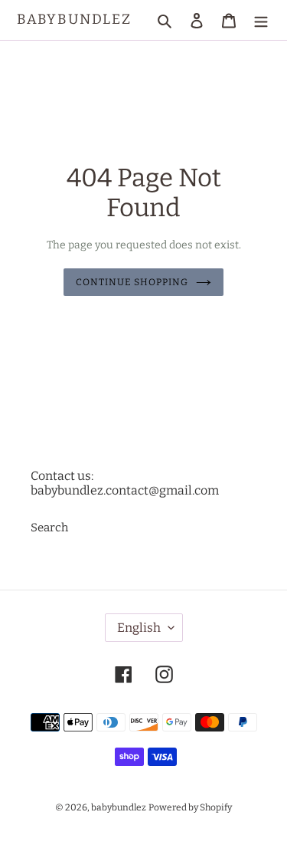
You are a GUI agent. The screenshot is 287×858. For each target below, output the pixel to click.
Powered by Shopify (190, 807)
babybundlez (74, 20)
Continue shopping (132, 282)
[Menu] (261, 20)
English (139, 627)
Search (49, 527)
